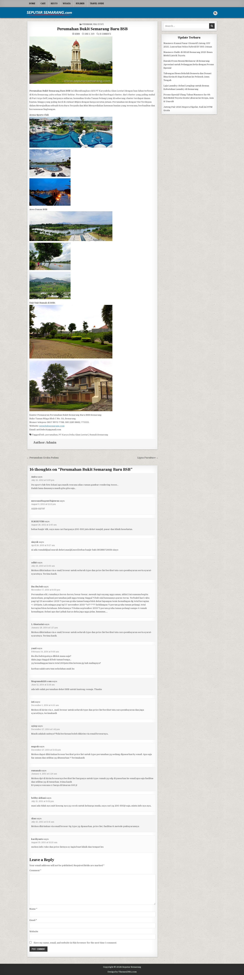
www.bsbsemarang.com (51, 426)
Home (32, 3)
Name (33, 909)
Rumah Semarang (98, 434)
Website (33, 931)
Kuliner (80, 3)
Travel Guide (97, 3)
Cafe (43, 3)
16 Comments (105, 34)
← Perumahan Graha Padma (43, 457)
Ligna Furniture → (147, 457)
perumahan (51, 434)
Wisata (67, 3)
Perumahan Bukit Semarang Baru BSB (92, 29)
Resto (54, 3)
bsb (42, 434)
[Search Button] (215, 13)
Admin (77, 34)
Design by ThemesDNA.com (122, 972)
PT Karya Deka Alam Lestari (73, 434)
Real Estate (98, 24)
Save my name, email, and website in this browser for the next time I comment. (75, 942)
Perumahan (87, 24)
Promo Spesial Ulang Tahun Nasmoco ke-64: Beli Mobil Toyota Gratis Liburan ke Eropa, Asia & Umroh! (188, 98)
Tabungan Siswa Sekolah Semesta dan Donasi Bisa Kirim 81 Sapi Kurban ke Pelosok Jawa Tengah (187, 77)
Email (33, 920)
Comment (35, 870)
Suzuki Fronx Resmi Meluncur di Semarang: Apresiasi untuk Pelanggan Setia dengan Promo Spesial (188, 64)
